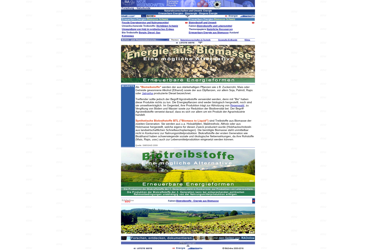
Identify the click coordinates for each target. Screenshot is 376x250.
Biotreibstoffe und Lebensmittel (214, 26)
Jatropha (147, 93)
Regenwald (237, 105)
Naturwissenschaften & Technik (195, 40)
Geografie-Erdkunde (227, 40)
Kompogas (128, 36)
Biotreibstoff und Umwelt (202, 22)
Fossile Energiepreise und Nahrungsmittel (145, 22)
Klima (247, 40)
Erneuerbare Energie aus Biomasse (209, 32)
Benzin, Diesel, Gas (149, 32)
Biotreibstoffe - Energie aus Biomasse (197, 201)
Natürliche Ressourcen (220, 29)
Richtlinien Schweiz (167, 26)
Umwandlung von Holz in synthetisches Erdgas (148, 29)
